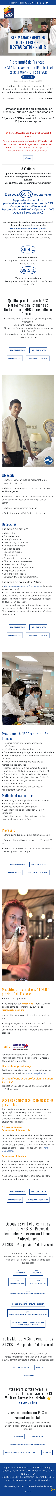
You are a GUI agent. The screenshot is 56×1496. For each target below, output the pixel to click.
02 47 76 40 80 (30, 2)
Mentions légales (12, 1486)
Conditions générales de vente (37, 1486)
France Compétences (36, 1073)
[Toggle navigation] (49, 12)
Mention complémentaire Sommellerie (22, 586)
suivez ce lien (28, 1402)
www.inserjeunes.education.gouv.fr (28, 228)
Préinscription (12, 2)
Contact (21, 2)
